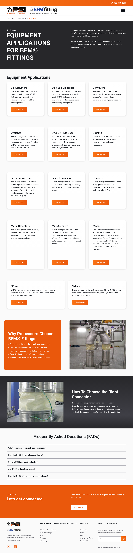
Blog (82, 533)
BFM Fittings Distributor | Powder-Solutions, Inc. (59, 523)
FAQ (82, 535)
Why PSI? (83, 530)
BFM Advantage (46, 533)
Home (12, 18)
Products (43, 538)
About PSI (84, 523)
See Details (19, 109)
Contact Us (78, 508)
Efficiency (43, 541)
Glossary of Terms (86, 538)
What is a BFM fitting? (48, 530)
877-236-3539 (120, 3)
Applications (22, 18)
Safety (42, 535)
